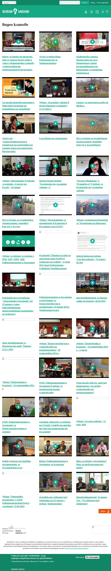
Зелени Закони (15, 11)
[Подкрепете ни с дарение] (105, 512)
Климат (91, 11)
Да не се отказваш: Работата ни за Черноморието (50, 60)
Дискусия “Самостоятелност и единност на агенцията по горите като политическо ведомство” (17, 145)
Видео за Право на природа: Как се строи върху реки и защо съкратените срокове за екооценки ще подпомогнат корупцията (18, 63)
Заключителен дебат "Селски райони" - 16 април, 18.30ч (91, 259)
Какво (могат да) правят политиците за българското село (16, 464)
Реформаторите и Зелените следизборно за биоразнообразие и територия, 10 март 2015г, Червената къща (55, 304)
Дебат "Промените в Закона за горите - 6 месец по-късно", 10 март (18, 184)
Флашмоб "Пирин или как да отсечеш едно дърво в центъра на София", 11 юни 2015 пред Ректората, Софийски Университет (55, 262)
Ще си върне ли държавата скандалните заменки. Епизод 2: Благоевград (91, 141)
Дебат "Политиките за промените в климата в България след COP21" (53, 223)
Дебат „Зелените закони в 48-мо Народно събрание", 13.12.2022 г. (54, 105)
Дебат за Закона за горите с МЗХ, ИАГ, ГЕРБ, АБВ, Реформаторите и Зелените (18, 259)
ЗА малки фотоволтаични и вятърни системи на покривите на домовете (18, 105)
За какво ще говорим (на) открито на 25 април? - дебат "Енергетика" (53, 500)
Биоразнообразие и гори (85, 11)
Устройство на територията (97, 11)
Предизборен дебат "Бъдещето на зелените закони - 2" (53, 184)
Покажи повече (17, 569)
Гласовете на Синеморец (53, 138)
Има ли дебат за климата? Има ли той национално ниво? (91, 464)
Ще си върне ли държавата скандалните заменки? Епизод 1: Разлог (17, 223)
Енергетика (102, 11)
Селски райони (107, 11)
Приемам (80, 557)
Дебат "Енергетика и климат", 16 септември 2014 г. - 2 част (92, 346)
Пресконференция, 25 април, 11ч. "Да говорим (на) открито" (92, 500)
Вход (93, 2)
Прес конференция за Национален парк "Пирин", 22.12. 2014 (17, 346)
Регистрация (102, 2)
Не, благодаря (92, 557)
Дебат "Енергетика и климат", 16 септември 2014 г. (18, 385)
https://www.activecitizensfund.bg (77, 548)
